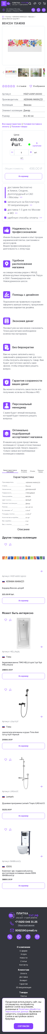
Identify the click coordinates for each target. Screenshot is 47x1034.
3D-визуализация (23, 987)
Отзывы (32, 471)
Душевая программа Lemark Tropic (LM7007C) (23, 803)
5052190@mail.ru (26, 930)
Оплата (23, 973)
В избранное (39, 86)
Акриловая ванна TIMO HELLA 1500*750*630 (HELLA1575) (22, 663)
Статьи (23, 961)
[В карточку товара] (41, 571)
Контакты (23, 965)
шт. (22, 158)
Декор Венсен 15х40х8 (10, 19)
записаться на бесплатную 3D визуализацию (23, 203)
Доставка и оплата (24, 471)
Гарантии (23, 984)
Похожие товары (19, 127)
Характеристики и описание (10, 470)
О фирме (23, 951)
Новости (23, 958)
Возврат (23, 980)
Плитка (8, 17)
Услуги (24, 954)
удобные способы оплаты (23, 217)
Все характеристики (11, 124)
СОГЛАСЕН (23, 1026)
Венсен (31, 17)
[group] (11, 72)
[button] (3, 72)
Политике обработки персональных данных (22, 1010)
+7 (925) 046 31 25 (26, 921)
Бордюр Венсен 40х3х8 (13, 588)
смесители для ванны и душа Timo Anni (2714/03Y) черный (20, 733)
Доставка (23, 977)
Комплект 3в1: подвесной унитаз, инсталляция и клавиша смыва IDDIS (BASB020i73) (19, 873)
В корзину (23, 176)
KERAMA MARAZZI (20, 17)
